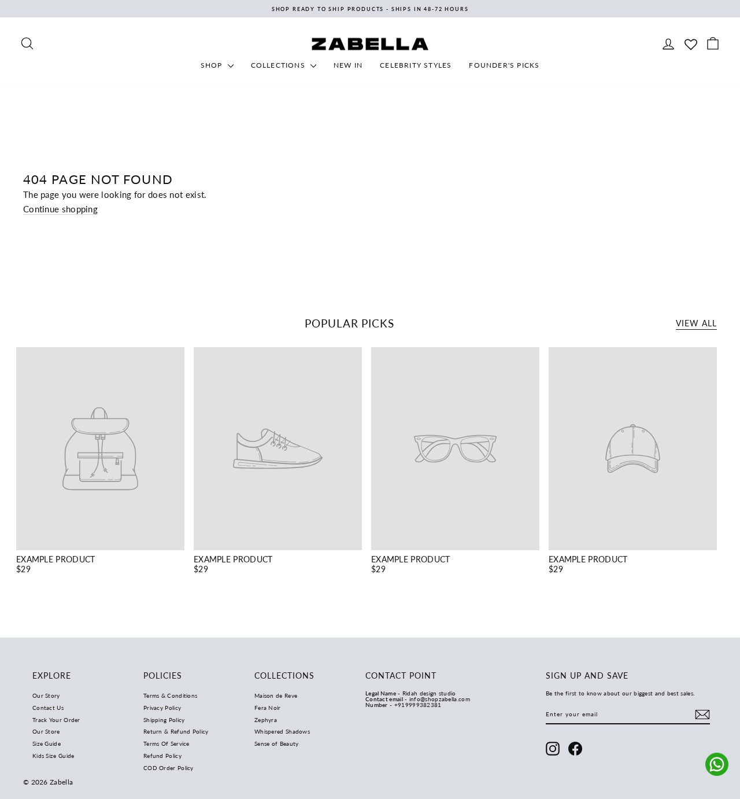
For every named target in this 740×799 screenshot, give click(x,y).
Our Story (46, 695)
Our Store (46, 731)
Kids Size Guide (53, 755)
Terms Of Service (166, 743)
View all (696, 323)
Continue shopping (60, 209)
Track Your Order (56, 719)
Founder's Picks (504, 65)
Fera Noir (267, 707)
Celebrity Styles (416, 65)
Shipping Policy (164, 719)
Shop (213, 65)
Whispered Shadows (282, 731)
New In (348, 65)
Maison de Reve (275, 695)
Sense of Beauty (276, 743)
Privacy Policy (162, 707)
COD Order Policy (168, 767)
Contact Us (48, 707)
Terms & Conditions (170, 695)
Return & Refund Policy (176, 731)
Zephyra (265, 719)
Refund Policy (162, 755)
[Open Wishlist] (691, 43)
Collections (279, 65)
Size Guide (46, 743)
